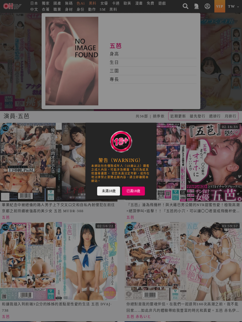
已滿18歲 (133, 191)
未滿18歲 (109, 191)
